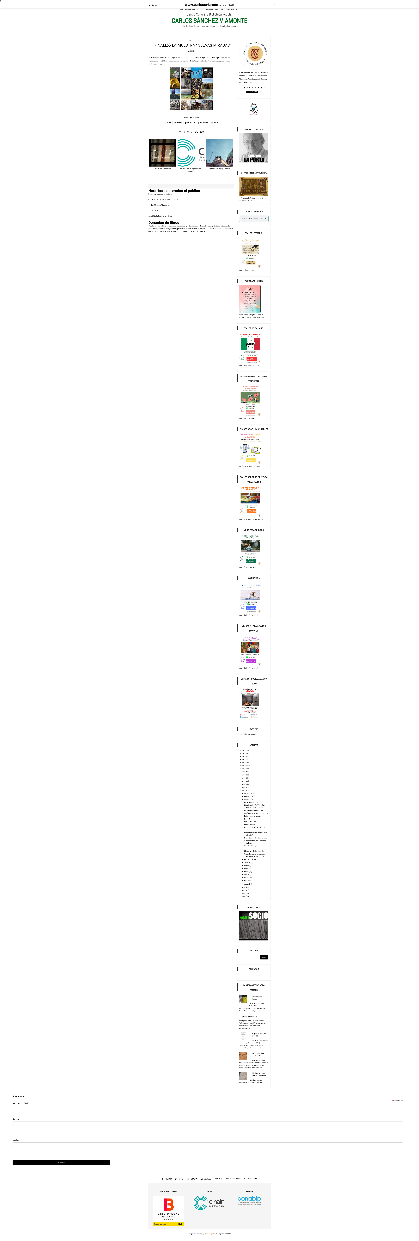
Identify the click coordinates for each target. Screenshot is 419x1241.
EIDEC (190, 40)
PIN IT (216, 123)
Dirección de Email (21, 1103)
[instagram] (156, 5)
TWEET (179, 123)
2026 (243, 750)
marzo (246, 878)
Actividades (190, 10)
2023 (243, 760)
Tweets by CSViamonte (248, 734)
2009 (244, 896)
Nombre (16, 1119)
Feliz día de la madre (252, 816)
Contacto (230, 10)
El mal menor (249, 825)
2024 (243, 757)
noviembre (248, 797)
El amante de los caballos (254, 851)
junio (246, 869)
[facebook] (147, 5)
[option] (162, 155)
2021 (243, 766)
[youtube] (153, 5)
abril (246, 875)
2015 (243, 784)
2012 (243, 887)
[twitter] (150, 5)
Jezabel (247, 819)
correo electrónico (197, 231)
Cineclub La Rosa (233, 1179)
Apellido (16, 1140)
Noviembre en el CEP (252, 802)
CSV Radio (219, 10)
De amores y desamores (253, 810)
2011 (243, 890)
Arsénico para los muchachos (256, 813)
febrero (247, 881)
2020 (244, 769)
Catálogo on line (250, 1179)
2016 (243, 781)
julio (246, 866)
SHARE (168, 123)
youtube (207, 1179)
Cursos (200, 10)
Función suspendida (249, 1016)
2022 (243, 763)
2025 (243, 753)
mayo (246, 872)
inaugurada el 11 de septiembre (212, 58)
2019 (243, 772)
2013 (243, 790)
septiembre (248, 860)
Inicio (180, 10)
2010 (243, 893)
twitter (181, 1179)
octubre (247, 800)
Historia (209, 10)
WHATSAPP (204, 123)
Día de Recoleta (250, 822)
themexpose (210, 1234)
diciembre (248, 793)
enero (246, 884)
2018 (243, 775)
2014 (243, 787)
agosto (247, 863)
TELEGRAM (191, 123)
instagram (194, 1179)
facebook (168, 1179)
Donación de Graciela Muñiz (255, 838)
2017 (243, 778)
